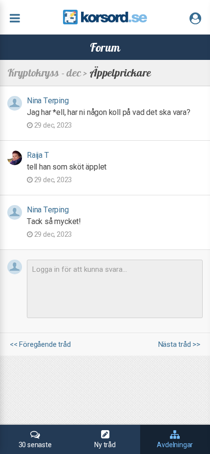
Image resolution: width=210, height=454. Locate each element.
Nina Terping (48, 100)
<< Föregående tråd (40, 344)
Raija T (38, 155)
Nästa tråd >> (179, 344)
